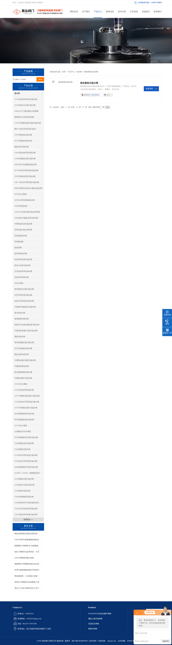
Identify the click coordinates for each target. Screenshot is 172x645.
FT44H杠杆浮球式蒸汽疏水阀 (25, 461)
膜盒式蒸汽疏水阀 (21, 354)
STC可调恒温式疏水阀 (23, 141)
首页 (64, 72)
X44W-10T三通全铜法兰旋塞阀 (26, 111)
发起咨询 (166, 641)
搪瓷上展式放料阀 (95, 619)
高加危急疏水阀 (20, 236)
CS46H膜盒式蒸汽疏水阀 (24, 443)
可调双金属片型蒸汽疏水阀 (25, 360)
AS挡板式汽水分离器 (22, 431)
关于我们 (86, 11)
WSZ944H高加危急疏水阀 (24, 200)
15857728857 (156, 3)
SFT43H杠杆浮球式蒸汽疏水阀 (26, 170)
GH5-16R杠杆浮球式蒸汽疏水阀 (26, 182)
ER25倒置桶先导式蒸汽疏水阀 (26, 437)
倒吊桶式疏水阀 (20, 253)
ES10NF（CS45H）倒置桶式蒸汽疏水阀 (29, 473)
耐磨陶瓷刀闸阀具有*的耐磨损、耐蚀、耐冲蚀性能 (29, 546)
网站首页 (74, 11)
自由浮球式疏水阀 (21, 277)
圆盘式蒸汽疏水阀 (21, 147)
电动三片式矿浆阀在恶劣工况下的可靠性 (29, 588)
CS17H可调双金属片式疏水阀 (25, 408)
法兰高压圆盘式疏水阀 (23, 348)
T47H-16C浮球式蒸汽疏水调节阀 (27, 212)
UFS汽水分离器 (20, 194)
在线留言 (146, 11)
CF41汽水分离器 (20, 384)
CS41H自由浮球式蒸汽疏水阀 (25, 514)
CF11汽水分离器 (20, 426)
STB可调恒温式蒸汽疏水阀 (24, 176)
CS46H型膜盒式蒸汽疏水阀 (25, 159)
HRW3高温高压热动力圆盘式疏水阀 (28, 188)
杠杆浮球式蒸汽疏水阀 (23, 295)
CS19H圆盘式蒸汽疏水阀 (24, 479)
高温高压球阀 (93, 624)
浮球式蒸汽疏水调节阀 (23, 230)
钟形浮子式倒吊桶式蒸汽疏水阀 (26, 325)
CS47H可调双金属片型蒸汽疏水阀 (27, 123)
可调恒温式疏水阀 (21, 366)
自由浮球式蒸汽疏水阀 (23, 259)
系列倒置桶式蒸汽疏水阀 (24, 342)
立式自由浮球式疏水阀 (23, 271)
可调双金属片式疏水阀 (23, 378)
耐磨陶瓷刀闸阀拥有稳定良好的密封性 (29, 564)
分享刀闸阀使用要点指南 (24, 558)
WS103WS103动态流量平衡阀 (99, 614)
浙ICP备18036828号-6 (80, 641)
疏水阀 (17, 93)
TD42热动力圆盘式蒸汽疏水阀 (26, 218)
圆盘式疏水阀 (19, 337)
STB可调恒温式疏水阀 (23, 135)
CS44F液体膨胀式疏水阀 (23, 497)
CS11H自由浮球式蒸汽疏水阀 (25, 99)
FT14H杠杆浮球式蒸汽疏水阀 (25, 455)
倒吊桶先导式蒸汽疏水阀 (24, 289)
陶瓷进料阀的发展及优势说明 (25, 534)
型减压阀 (18, 248)
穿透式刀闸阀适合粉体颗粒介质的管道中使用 (29, 582)
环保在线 (101, 641)
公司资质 (134, 11)
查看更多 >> (28, 520)
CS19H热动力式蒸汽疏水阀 (25, 105)
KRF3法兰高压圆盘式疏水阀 (25, 164)
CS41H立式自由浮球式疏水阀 (25, 509)
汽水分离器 (18, 283)
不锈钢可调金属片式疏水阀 (25, 307)
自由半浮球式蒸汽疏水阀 (24, 301)
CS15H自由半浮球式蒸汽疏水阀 (26, 402)
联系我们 (158, 11)
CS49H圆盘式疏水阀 (22, 449)
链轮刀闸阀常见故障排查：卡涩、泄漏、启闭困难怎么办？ (29, 552)
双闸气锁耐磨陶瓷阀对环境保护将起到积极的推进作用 (29, 570)
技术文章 (122, 11)
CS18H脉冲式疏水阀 (22, 491)
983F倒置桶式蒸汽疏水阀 (24, 414)
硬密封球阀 (92, 629)
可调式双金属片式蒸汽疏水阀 (25, 331)
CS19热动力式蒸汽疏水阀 (24, 485)
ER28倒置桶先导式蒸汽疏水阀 (26, 467)
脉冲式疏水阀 (19, 313)
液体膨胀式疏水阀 (21, 319)
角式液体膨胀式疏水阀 (23, 372)
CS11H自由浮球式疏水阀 (24, 390)
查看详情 (149, 89)
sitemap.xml (111, 641)
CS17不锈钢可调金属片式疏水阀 (27, 396)
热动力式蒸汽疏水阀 (22, 265)
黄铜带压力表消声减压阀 (24, 117)
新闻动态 (110, 11)
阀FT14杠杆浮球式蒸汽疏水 (25, 129)
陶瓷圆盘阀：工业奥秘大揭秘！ (26, 576)
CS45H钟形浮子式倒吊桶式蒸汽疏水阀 (29, 503)
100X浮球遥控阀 (20, 206)
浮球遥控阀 (18, 242)
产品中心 (98, 11)
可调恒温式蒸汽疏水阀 (23, 224)
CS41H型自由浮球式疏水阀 (25, 153)
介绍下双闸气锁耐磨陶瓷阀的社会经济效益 (29, 540)
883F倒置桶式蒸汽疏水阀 (24, 420)
